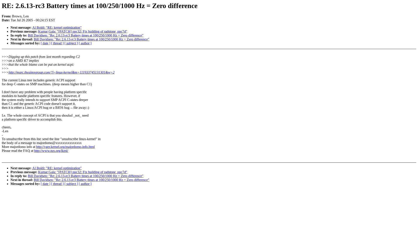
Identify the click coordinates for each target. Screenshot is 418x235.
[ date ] (45, 43)
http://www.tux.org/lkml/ (51, 151)
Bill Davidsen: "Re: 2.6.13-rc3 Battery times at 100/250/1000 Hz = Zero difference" (85, 35)
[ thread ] (57, 43)
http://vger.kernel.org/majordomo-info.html (65, 147)
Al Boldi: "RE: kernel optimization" (57, 27)
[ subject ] (71, 43)
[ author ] (85, 43)
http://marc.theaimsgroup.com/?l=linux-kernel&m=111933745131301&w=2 (61, 72)
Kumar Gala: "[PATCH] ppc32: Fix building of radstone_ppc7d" (82, 31)
